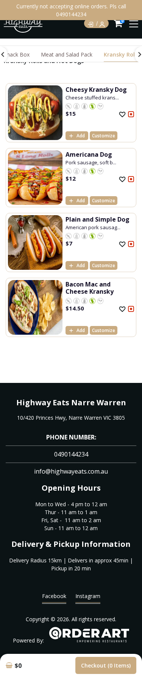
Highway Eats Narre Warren (71, 402)
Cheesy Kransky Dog (96, 89)
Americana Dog (89, 154)
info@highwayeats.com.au (71, 471)
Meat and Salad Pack (66, 54)
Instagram (87, 596)
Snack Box (17, 54)
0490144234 (71, 454)
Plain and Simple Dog (98, 219)
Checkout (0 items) (106, 665)
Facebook (54, 596)
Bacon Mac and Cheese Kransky (90, 288)
